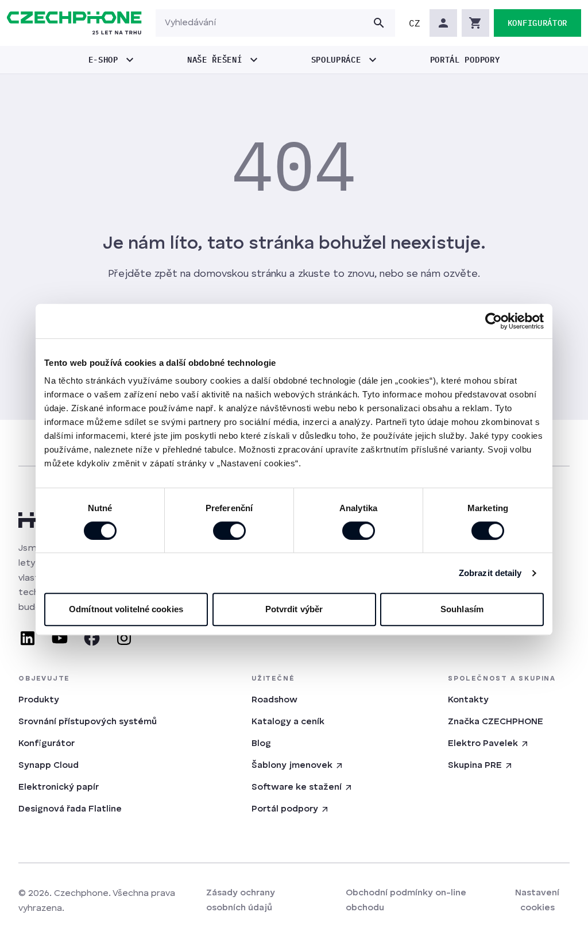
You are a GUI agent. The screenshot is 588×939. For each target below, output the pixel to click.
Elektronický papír (58, 787)
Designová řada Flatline (70, 809)
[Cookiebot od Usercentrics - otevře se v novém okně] (493, 321)
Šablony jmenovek (292, 765)
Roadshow (274, 700)
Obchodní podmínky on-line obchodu (406, 900)
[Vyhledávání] (379, 23)
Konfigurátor (46, 743)
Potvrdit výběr (294, 609)
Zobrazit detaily (490, 573)
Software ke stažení (297, 787)
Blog (261, 743)
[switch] (229, 530)
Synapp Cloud (48, 765)
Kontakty (468, 700)
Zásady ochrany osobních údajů (240, 900)
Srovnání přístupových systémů (87, 722)
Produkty (38, 700)
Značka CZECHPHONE (495, 722)
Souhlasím (461, 609)
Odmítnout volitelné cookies (126, 609)
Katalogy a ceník (288, 722)
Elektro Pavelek (483, 743)
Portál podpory (285, 809)
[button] (414, 23)
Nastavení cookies (537, 900)
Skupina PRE (475, 765)
